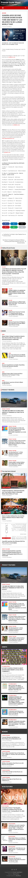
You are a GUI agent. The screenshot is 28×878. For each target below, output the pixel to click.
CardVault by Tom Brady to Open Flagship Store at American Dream (14, 235)
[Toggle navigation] (3, 7)
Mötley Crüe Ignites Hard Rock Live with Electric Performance (13, 763)
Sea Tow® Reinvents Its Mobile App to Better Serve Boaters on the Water (16, 356)
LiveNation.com (16, 125)
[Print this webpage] (22, 227)
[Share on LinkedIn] (14, 223)
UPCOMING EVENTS (6, 666)
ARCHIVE (4, 13)
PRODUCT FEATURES (8, 565)
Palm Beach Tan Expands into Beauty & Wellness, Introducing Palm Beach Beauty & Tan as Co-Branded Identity (14, 241)
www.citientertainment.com (8, 138)
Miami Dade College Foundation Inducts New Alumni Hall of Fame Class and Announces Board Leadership (13, 338)
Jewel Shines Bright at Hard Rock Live (12, 771)
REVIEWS (5, 731)
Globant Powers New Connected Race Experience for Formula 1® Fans (12, 374)
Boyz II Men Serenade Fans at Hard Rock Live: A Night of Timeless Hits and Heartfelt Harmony (13, 754)
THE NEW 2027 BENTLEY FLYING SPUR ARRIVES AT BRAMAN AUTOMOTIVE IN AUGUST (13, 412)
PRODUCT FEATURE (12, 426)
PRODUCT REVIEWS (8, 390)
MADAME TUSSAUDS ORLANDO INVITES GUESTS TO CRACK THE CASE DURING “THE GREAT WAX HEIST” (16, 723)
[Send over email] (14, 227)
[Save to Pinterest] (6, 227)
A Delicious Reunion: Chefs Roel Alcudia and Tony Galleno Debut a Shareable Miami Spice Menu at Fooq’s (13, 492)
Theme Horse (16, 874)
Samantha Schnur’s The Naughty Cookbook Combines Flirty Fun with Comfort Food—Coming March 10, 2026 (13, 809)
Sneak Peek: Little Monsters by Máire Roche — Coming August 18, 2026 (16, 849)
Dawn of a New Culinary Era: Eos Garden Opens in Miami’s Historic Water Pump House (13, 517)
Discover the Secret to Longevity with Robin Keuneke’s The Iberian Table (16, 860)
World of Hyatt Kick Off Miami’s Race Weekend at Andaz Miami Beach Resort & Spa (16, 323)
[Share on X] (22, 223)
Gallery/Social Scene (8, 248)
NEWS (4, 331)
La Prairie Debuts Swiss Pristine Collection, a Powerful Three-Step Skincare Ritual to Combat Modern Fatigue (17, 443)
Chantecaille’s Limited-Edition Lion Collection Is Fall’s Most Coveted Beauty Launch (16, 464)
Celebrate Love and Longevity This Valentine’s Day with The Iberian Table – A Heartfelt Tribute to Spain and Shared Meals (16, 827)
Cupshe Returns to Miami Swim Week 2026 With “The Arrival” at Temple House (17, 303)
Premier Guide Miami (11, 2)
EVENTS (4, 647)
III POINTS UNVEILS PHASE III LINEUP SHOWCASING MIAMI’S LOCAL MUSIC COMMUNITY (12, 669)
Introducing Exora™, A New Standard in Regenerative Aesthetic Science (15, 453)
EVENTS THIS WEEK (6, 487)
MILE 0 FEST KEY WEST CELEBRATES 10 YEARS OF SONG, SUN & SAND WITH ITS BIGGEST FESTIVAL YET (16, 687)
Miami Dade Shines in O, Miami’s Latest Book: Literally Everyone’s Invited (17, 839)
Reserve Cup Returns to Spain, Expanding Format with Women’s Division (13, 365)
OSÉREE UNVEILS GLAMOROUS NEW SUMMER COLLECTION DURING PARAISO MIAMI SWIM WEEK (16, 292)
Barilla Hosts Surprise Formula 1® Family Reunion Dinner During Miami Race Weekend (16, 313)
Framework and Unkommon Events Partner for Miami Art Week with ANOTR (16, 713)
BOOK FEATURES (7, 786)
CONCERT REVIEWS (6, 735)
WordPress (18, 875)
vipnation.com (7, 152)
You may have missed (8, 471)
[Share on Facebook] (6, 223)
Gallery (4, 267)
